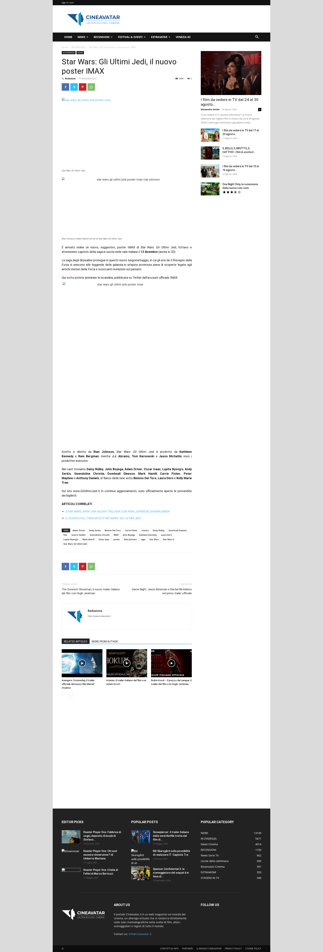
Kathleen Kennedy (148, 534)
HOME (68, 37)
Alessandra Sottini (210, 109)
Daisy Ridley (158, 530)
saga (143, 539)
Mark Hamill (88, 539)
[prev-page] (64, 695)
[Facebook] (65, 87)
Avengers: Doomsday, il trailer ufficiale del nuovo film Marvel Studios (78, 684)
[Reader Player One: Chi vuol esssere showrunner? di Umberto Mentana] (71, 855)
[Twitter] (74, 87)
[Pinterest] (82, 87)
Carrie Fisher (131, 530)
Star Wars (154, 539)
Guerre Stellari (78, 534)
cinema (145, 530)
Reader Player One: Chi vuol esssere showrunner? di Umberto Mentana (100, 855)
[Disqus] (127, 753)
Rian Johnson (130, 539)
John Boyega (129, 534)
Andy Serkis (95, 530)
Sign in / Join (68, 2)
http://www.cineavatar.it (99, 616)
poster (116, 539)
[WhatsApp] (91, 87)
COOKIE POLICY (253, 948)
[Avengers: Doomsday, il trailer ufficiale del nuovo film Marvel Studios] (82, 663)
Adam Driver (79, 530)
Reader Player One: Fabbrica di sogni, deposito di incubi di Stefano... (102, 836)
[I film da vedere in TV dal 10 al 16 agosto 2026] (210, 170)
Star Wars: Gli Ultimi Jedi (75, 543)
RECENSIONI (102, 37)
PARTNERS (187, 948)
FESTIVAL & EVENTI (130, 37)
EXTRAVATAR (159, 37)
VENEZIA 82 (183, 37)
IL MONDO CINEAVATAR (209, 948)
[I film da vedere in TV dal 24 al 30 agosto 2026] (231, 73)
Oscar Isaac (104, 539)
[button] (256, 37)
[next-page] (70, 695)
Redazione (70, 78)
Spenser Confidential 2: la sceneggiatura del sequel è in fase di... (171, 872)
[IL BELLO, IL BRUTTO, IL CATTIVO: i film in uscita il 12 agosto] (210, 153)
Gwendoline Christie (100, 534)
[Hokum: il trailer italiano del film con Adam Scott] (126, 663)
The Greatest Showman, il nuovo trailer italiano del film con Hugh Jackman (91, 591)
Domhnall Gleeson (178, 530)
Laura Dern (166, 534)
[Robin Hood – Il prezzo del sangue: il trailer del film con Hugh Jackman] (171, 663)
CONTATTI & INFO (169, 948)
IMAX (116, 534)
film (65, 534)
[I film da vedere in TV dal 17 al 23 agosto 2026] (210, 135)
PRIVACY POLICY (233, 948)
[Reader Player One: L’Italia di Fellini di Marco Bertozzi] (71, 874)
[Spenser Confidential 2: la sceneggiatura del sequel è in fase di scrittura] (140, 873)
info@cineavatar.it (140, 934)
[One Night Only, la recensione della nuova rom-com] (210, 188)
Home (65, 47)
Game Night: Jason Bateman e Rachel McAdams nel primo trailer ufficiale (162, 591)
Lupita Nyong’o (70, 539)
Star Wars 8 (168, 539)
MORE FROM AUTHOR (105, 641)
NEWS (81, 37)
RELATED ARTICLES (75, 641)
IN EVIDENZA (78, 47)
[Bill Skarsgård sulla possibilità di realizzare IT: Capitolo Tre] (140, 859)
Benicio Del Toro (113, 530)
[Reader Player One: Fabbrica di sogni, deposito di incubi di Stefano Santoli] (71, 836)
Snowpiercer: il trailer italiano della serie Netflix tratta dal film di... (171, 836)
